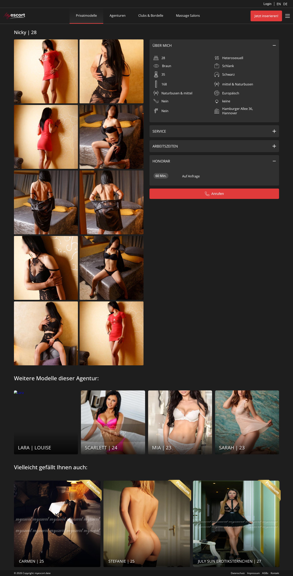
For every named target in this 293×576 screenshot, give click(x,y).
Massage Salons (188, 15)
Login (267, 4)
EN (279, 4)
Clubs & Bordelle (150, 15)
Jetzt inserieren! (266, 16)
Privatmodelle (86, 15)
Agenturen (118, 15)
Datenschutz (238, 573)
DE (285, 4)
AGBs (265, 573)
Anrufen (217, 194)
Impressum (253, 573)
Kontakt (275, 573)
